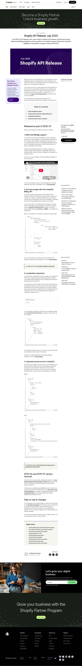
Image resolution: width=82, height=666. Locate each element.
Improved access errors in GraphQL (37, 118)
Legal (29, 657)
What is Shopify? (24, 635)
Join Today (41, 23)
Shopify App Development (67, 194)
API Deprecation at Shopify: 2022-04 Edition (38, 531)
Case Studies (22, 7)
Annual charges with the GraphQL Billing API (40, 113)
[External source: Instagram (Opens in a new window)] (69, 657)
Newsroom (22, 646)
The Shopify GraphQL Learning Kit (45, 266)
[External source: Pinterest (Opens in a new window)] (63, 660)
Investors (22, 643)
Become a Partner (11, 99)
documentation (51, 184)
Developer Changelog (33, 505)
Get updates (68, 140)
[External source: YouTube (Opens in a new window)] (66, 657)
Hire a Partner (66, 641)
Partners (36, 643)
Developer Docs (38, 635)
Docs (21, 2)
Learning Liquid (64, 266)
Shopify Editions (24, 638)
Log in (65, 2)
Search (73, 7)
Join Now (72, 2)
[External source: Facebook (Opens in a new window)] (50, 555)
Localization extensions (34, 116)
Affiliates (37, 646)
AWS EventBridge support (35, 111)
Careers (22, 641)
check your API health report (38, 94)
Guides (50, 641)
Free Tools (51, 646)
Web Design (63, 260)
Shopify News (13, 7)
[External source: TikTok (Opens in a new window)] (72, 657)
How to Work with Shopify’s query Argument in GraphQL (40, 529)
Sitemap (43, 657)
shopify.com (59, 2)
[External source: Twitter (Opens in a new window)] (53, 555)
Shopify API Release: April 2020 (35, 537)
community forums (29, 493)
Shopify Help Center (68, 635)
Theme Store (38, 638)
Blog (7, 7)
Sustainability (23, 648)
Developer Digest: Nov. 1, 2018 (35, 533)
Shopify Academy (36, 2)
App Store (37, 641)
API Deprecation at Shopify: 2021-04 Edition (38, 543)
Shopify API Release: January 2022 (36, 541)
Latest (28, 7)
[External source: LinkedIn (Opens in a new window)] (57, 555)
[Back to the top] (7, 633)
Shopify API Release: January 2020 (36, 535)
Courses (51, 643)
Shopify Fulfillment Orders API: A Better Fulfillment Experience (42, 527)
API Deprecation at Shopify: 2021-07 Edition (38, 539)
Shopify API (43, 33)
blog (38, 33)
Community (26, 2)
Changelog (51, 648)
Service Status (66, 643)
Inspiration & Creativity (66, 208)
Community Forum (67, 638)
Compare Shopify (53, 638)
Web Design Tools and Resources (68, 188)
